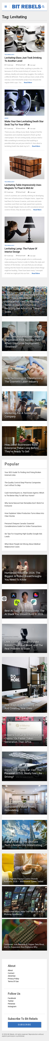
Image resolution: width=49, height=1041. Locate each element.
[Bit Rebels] (25, 9)
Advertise (11, 976)
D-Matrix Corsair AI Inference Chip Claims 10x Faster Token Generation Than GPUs (24, 738)
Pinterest (11, 1004)
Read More (28, 82)
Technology (9, 54)
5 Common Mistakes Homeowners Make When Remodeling (19, 807)
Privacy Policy (13, 979)
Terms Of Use (13, 981)
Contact (11, 973)
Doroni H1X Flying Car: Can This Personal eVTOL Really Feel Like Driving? (23, 773)
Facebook (12, 998)
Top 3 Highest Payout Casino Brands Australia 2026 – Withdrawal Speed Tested (23, 880)
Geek (6, 118)
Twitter (11, 1001)
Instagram (12, 1006)
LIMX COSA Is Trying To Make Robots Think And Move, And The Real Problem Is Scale (24, 645)
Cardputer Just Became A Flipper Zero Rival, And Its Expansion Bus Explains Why (24, 945)
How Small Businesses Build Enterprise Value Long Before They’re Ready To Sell (22, 448)
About (10, 970)
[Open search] (44, 5)
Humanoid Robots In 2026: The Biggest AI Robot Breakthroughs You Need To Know (23, 576)
